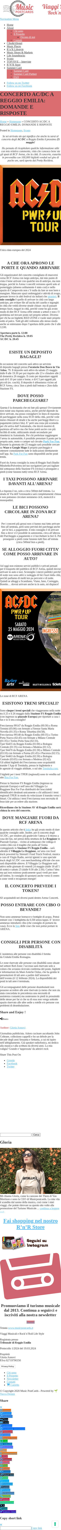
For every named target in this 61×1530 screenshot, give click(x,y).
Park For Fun (51, 441)
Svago (10, 58)
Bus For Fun (11, 777)
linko (28, 829)
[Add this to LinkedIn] (7, 1021)
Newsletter (12, 1378)
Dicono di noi (27, 37)
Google (11, 1060)
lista (17, 926)
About (10, 27)
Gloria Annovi (17, 1027)
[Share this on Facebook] (1, 1021)
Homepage (15, 121)
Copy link (36, 1528)
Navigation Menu (9, 19)
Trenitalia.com (50, 768)
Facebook (12, 1063)
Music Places (14, 46)
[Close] (1, 1407)
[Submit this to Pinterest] (10, 1021)
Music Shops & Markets (20, 52)
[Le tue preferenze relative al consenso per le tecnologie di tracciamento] (55, 1524)
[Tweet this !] (3, 1021)
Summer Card (14, 67)
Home (10, 24)
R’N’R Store (14, 64)
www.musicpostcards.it (20, 1327)
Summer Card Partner (25, 74)
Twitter (10, 1066)
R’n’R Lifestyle (15, 49)
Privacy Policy (7, 1366)
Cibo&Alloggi (14, 43)
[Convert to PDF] (17, 1021)
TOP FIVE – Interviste (19, 61)
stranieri (52, 296)
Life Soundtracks (16, 55)
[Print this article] (13, 1021)
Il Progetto (19, 34)
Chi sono (18, 31)
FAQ (16, 77)
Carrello (14, 1384)
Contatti (18, 40)
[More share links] (20, 1021)
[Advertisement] (30, 1101)
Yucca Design (7, 1393)
